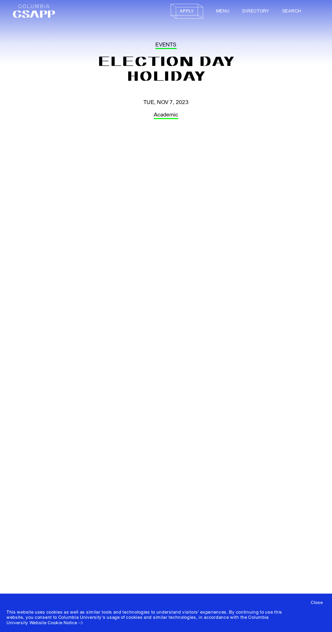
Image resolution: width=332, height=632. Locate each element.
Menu (223, 11)
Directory (255, 11)
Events (165, 45)
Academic (166, 115)
